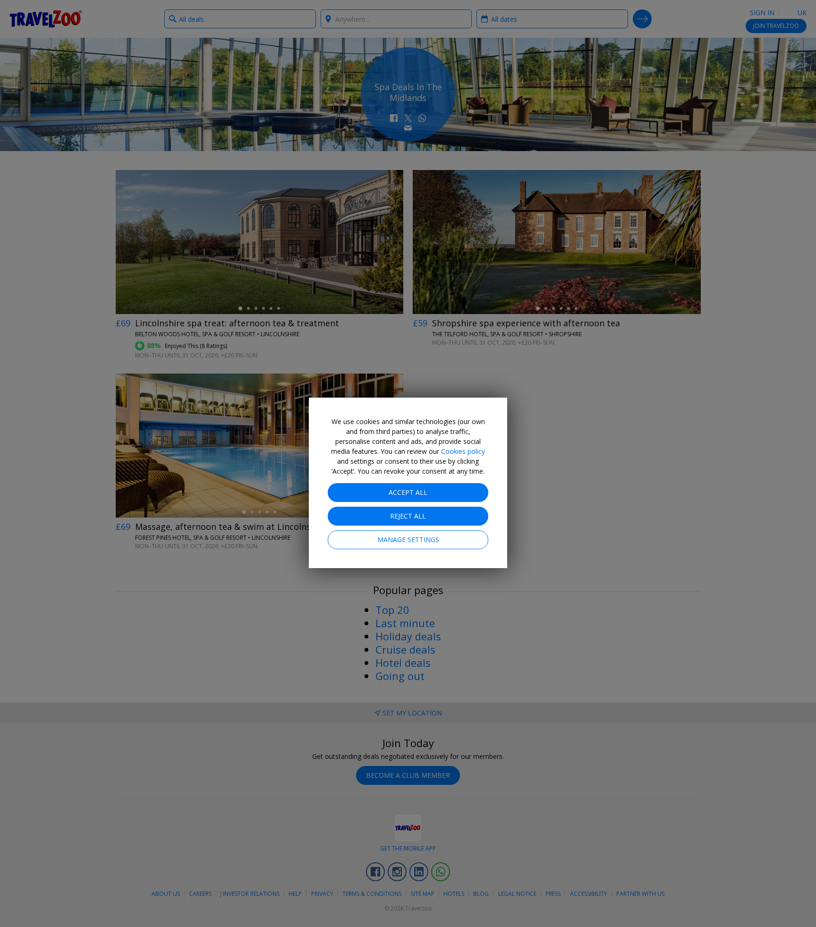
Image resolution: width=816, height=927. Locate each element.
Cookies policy (463, 451)
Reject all (408, 515)
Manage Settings (408, 539)
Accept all (408, 492)
